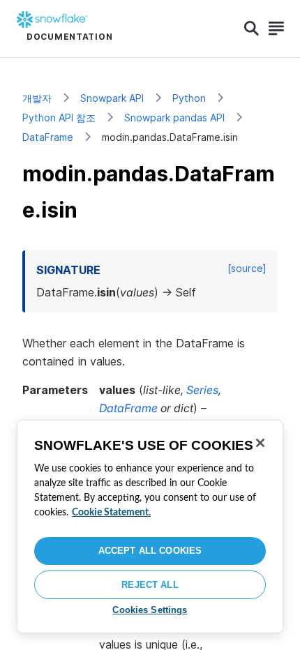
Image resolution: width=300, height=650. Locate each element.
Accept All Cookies (150, 550)
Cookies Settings (149, 610)
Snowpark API (112, 98)
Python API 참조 (59, 117)
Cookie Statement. (111, 512)
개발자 (37, 98)
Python (189, 98)
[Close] (260, 443)
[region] (150, 526)
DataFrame (47, 137)
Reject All (149, 585)
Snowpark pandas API (174, 117)
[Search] (251, 29)
